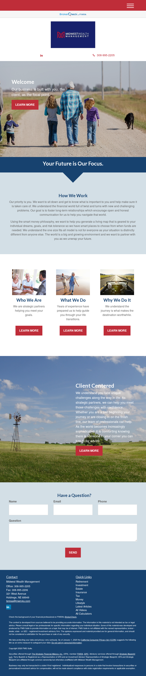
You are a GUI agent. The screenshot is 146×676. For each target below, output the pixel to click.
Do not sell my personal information (66, 642)
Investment (82, 585)
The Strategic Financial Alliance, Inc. (47, 653)
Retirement (82, 581)
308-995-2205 (106, 55)
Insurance (81, 592)
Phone (102, 501)
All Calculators (84, 613)
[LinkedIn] (41, 55)
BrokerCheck (71, 616)
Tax (78, 596)
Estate (79, 588)
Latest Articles (84, 606)
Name (13, 501)
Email (57, 501)
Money (79, 599)
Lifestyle (80, 603)
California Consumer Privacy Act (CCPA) (98, 639)
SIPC (86, 653)
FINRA (80, 653)
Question (15, 521)
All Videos (81, 610)
